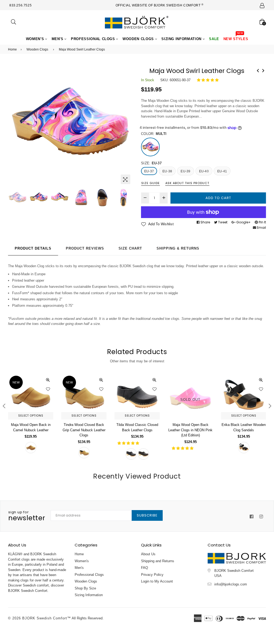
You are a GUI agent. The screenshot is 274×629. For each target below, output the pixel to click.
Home (12, 49)
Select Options (30, 416)
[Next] (263, 70)
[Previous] (258, 70)
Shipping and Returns (157, 561)
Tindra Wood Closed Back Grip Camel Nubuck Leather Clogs (84, 430)
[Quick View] (48, 380)
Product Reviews (85, 248)
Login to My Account (157, 581)
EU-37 (149, 171)
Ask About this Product (187, 183)
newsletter (26, 516)
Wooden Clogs (139, 39)
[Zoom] (125, 179)
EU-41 (222, 171)
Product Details (33, 248)
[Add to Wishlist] (48, 389)
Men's (58, 39)
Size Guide (150, 183)
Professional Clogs (93, 39)
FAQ (144, 568)
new (16, 382)
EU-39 (185, 171)
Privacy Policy (152, 575)
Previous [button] (15, 124)
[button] (208, 80)
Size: (151, 163)
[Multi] (150, 147)
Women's (35, 39)
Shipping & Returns (178, 248)
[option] (70, 124)
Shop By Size (85, 588)
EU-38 (167, 171)
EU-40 (204, 171)
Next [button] (126, 124)
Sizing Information (182, 39)
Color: (153, 134)
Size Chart (130, 248)
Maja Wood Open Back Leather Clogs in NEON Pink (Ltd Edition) (190, 430)
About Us (148, 554)
